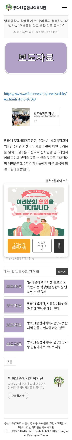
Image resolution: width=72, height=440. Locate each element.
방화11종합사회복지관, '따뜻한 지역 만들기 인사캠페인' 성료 (47, 325)
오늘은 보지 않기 (42, 246)
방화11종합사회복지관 (25, 378)
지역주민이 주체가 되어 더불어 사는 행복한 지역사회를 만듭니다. (27, 385)
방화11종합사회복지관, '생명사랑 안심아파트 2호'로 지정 (47, 344)
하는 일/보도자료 (25, 32)
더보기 (62, 272)
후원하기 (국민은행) (19, 245)
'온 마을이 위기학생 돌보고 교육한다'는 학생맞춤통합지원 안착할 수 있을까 (47, 287)
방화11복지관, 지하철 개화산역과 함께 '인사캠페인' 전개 (47, 306)
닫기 (59, 245)
